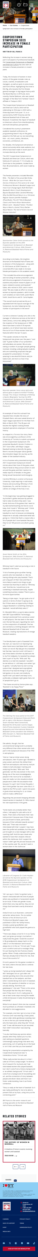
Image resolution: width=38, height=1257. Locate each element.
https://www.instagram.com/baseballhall (22, 1243)
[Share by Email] (15, 1180)
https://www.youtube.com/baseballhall (28, 1243)
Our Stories (14, 25)
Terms (22, 1223)
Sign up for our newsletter (19, 1249)
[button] (15, 1166)
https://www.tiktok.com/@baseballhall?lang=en (34, 1243)
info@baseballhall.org (29, 1211)
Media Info (6, 1231)
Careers (6, 1219)
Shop (4, 1227)
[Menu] (31, 4)
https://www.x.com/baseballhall (10, 1243)
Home (5, 25)
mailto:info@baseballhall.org (4, 1243)
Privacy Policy (25, 1219)
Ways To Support (9, 1223)
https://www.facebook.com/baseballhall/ (16, 1243)
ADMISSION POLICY (26, 1227)
